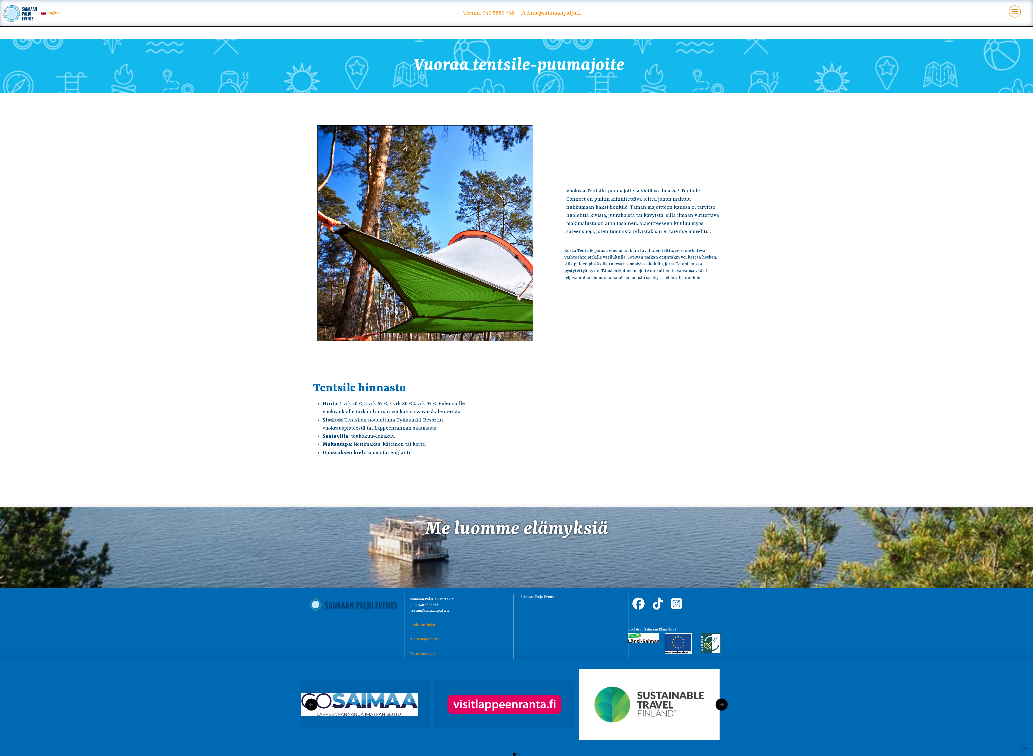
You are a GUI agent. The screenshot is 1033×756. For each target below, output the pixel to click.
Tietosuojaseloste (425, 639)
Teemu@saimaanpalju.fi (551, 13)
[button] (1015, 11)
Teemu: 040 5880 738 (488, 13)
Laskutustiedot (423, 625)
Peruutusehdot (422, 654)
